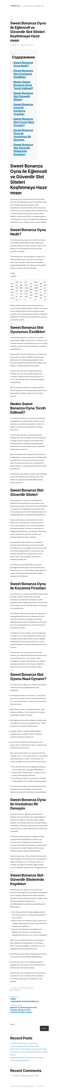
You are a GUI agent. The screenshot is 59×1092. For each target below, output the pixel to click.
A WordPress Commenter (20, 1076)
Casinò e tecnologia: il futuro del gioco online (24, 1046)
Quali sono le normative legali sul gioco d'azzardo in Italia (28, 1049)
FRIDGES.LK (15, 6)
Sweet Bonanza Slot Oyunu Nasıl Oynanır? (23, 122)
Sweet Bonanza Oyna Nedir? (23, 64)
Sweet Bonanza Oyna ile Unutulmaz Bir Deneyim (23, 134)
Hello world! (34, 1076)
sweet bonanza (15, 199)
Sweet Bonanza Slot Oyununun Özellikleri (23, 74)
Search (12, 1024)
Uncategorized (16, 990)
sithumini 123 (15, 45)
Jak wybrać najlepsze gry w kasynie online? (24, 1043)
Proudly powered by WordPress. (26, 1086)
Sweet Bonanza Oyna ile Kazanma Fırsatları (23, 109)
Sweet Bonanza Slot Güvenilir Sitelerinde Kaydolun (23, 149)
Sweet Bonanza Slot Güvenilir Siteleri (23, 96)
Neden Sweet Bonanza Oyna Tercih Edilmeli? (23, 85)
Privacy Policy (40, 1086)
